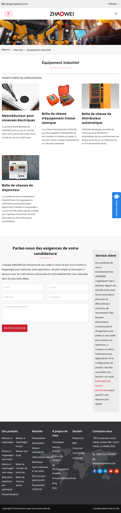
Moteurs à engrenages (8, 440)
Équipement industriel (38, 487)
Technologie (78, 453)
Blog (54, 483)
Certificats (77, 458)
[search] (115, 14)
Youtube (111, 471)
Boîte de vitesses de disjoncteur (17, 187)
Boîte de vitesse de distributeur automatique (96, 118)
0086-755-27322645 (106, 454)
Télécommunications (42, 457)
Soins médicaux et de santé (40, 469)
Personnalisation (10, 494)
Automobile (38, 443)
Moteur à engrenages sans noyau (8, 468)
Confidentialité (100, 508)
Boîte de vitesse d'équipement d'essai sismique (58, 118)
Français (113, 4)
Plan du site (113, 508)
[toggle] (8, 13)
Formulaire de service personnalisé (102, 385)
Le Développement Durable (60, 469)
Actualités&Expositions (64, 478)
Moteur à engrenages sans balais (8, 455)
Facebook (95, 471)
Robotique (37, 462)
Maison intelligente (38, 450)
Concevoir (77, 448)
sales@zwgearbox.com (16, 4)
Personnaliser (39, 438)
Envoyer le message (14, 328)
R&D (74, 443)
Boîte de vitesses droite (20, 481)
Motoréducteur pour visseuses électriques (18, 118)
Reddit (116, 471)
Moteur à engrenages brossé (21, 442)
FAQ (54, 488)
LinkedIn (105, 471)
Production (78, 438)
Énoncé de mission (57, 458)
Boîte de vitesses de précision (21, 468)
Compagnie (58, 442)
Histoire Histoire (56, 449)
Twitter (100, 471)
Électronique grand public (38, 478)
